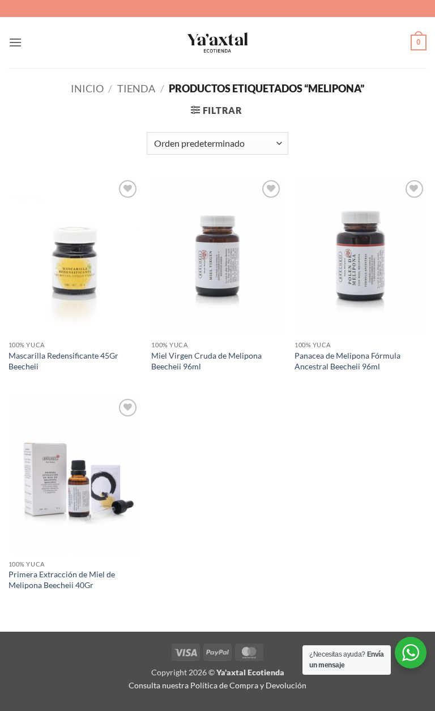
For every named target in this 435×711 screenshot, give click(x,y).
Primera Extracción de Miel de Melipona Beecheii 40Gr (61, 579)
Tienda (136, 88)
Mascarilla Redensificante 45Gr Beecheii (63, 361)
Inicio (87, 88)
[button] (15, 42)
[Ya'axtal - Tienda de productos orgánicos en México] (217, 42)
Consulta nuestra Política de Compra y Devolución (217, 685)
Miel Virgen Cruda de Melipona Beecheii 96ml (206, 361)
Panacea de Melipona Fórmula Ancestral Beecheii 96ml (347, 361)
